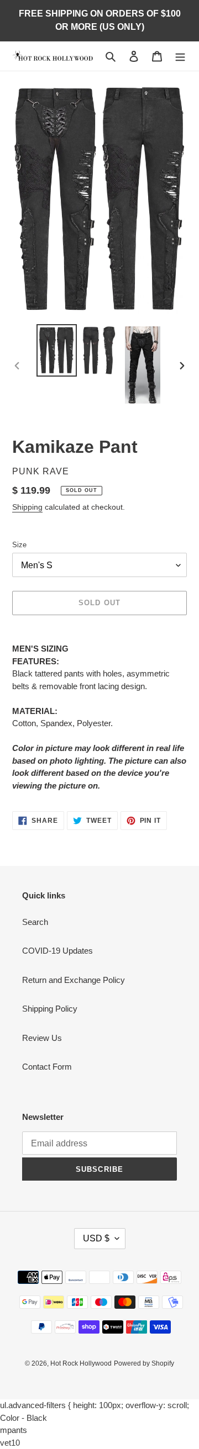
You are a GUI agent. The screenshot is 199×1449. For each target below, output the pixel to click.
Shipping (27, 507)
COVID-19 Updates (57, 950)
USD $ (96, 1238)
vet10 (10, 1442)
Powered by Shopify (144, 1363)
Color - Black (23, 1417)
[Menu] (180, 56)
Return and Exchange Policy (73, 980)
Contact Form (47, 1066)
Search (35, 922)
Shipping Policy (49, 1008)
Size (19, 545)
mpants (13, 1430)
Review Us (42, 1038)
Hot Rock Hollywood (81, 1363)
